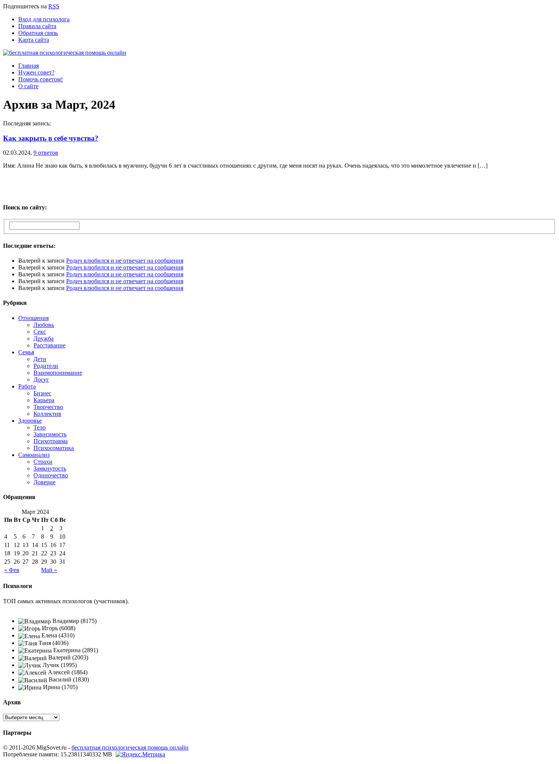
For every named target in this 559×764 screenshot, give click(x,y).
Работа (27, 386)
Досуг (41, 379)
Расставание (49, 345)
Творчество (48, 407)
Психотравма (50, 441)
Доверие (44, 482)
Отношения (33, 318)
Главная (28, 65)
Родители (45, 366)
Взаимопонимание (57, 372)
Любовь (43, 325)
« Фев (11, 570)
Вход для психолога (44, 19)
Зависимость (50, 434)
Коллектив (47, 414)
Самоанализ (33, 455)
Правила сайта (37, 26)
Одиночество (50, 475)
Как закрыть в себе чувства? (50, 138)
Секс (39, 331)
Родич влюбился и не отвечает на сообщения (124, 260)
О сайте (28, 86)
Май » (49, 570)
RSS (53, 6)
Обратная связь (38, 33)
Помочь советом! (40, 79)
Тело (39, 427)
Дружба (43, 338)
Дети (39, 359)
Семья (26, 352)
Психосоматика (53, 448)
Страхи (42, 461)
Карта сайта (33, 39)
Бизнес (42, 393)
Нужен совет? (36, 72)
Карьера (43, 400)
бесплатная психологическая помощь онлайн (130, 747)
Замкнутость (49, 468)
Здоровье (30, 420)
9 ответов (45, 152)
